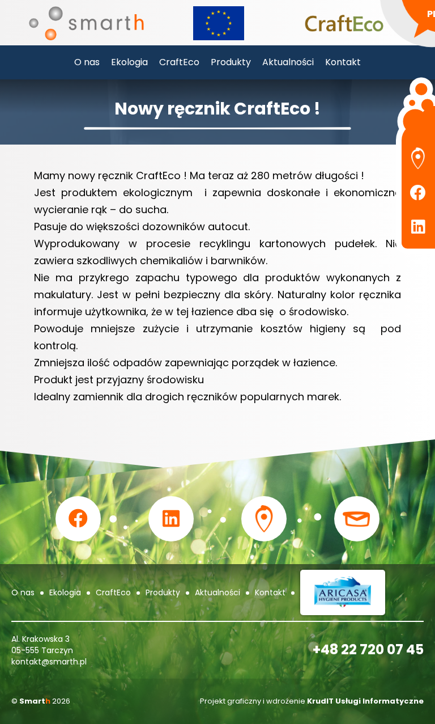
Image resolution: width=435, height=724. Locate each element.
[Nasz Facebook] (418, 193)
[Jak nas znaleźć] (418, 159)
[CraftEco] (344, 22)
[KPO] (218, 22)
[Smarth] (86, 22)
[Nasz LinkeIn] (418, 227)
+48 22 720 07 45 (368, 649)
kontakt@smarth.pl (49, 661)
